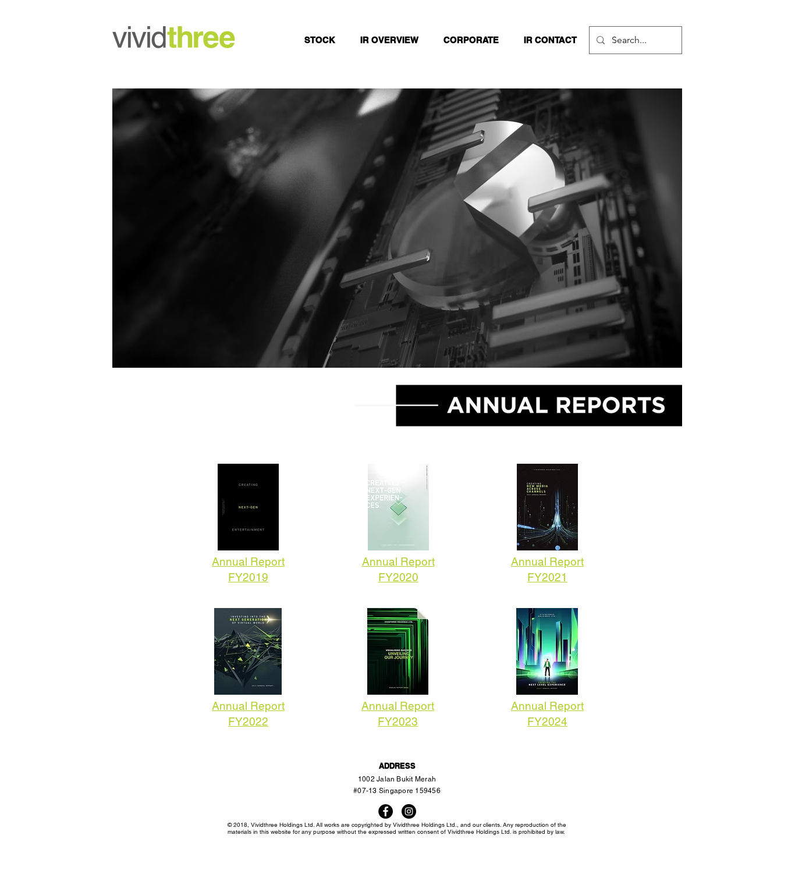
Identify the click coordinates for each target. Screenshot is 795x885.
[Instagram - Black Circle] (409, 811)
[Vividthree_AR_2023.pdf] (397, 653)
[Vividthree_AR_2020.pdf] (398, 508)
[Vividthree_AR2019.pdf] (247, 508)
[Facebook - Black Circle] (385, 811)
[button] (389, 40)
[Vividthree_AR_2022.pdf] (247, 653)
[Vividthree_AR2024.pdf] (547, 653)
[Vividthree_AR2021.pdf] (547, 508)
